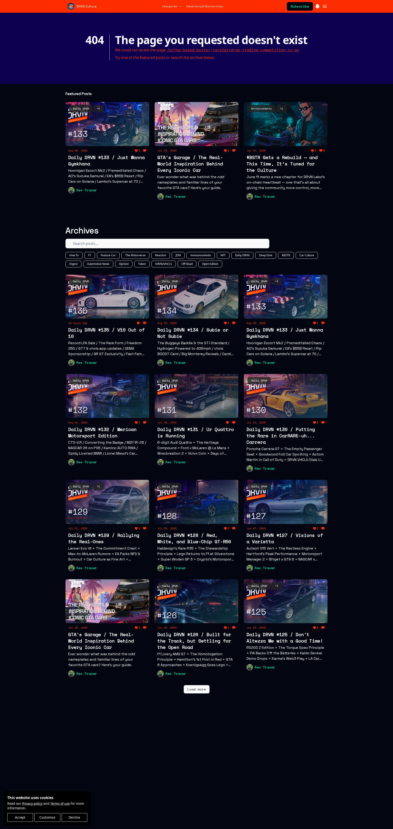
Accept (20, 817)
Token (142, 264)
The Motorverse (135, 255)
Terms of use (60, 803)
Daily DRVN (242, 255)
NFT (223, 255)
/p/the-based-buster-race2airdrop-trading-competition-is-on (233, 50)
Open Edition (210, 264)
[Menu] (317, 5)
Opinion (124, 264)
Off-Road (187, 264)
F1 (89, 255)
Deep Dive (265, 255)
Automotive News (98, 264)
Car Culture (307, 255)
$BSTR (286, 255)
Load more (196, 689)
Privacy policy (32, 803)
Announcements (200, 255)
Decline (74, 817)
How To (74, 255)
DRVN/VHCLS (163, 264)
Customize (47, 817)
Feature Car (108, 255)
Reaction (160, 255)
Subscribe (300, 6)
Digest (73, 264)
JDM (178, 255)
